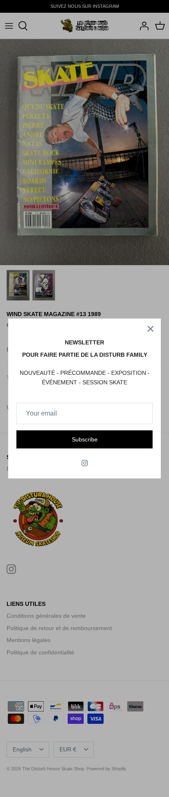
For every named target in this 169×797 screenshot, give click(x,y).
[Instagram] (85, 463)
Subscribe (85, 439)
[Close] (151, 329)
